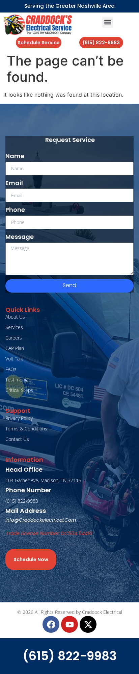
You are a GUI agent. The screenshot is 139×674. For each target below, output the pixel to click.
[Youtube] (69, 624)
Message (19, 237)
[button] (107, 22)
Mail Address (25, 510)
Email (14, 183)
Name (14, 156)
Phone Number (28, 490)
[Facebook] (51, 624)
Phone (15, 210)
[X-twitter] (88, 624)
